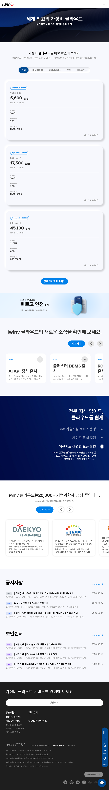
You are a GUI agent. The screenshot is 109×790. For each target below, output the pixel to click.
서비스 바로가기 (90, 135)
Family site (92, 774)
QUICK (105, 764)
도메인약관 (71, 746)
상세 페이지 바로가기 (54, 281)
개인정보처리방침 (58, 746)
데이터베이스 (55, 70)
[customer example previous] (61, 509)
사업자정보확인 (43, 754)
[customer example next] (70, 509)
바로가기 (76, 343)
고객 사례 (43, 510)
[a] (97, 4)
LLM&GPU (37, 70)
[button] (91, 343)
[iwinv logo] (8, 4)
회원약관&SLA (44, 746)
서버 (24, 70)
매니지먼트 (82, 70)
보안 (69, 70)
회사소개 (33, 746)
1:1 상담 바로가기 (54, 702)
